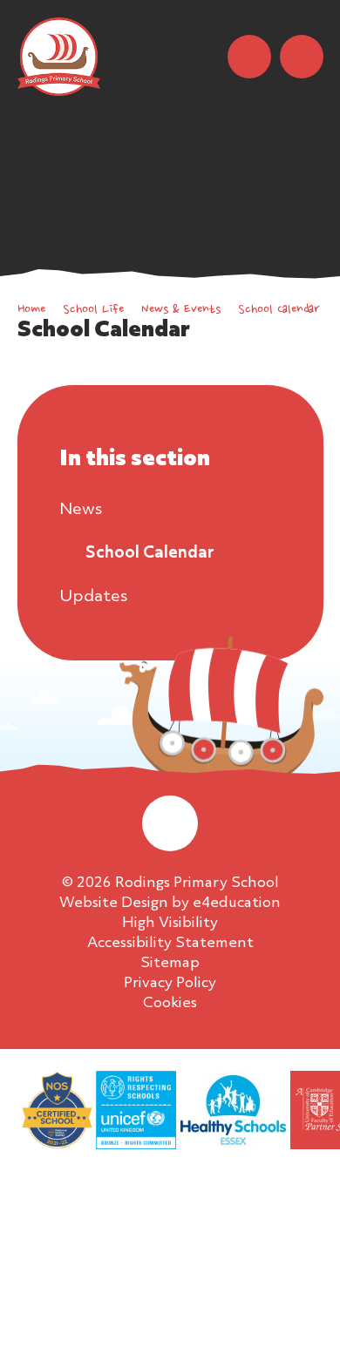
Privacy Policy (170, 983)
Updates (93, 597)
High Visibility (170, 923)
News (80, 509)
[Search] (249, 56)
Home (31, 310)
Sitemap (170, 963)
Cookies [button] (170, 1003)
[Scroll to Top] (170, 823)
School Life (93, 310)
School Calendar (278, 310)
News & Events (181, 310)
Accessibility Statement (170, 943)
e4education (237, 903)
